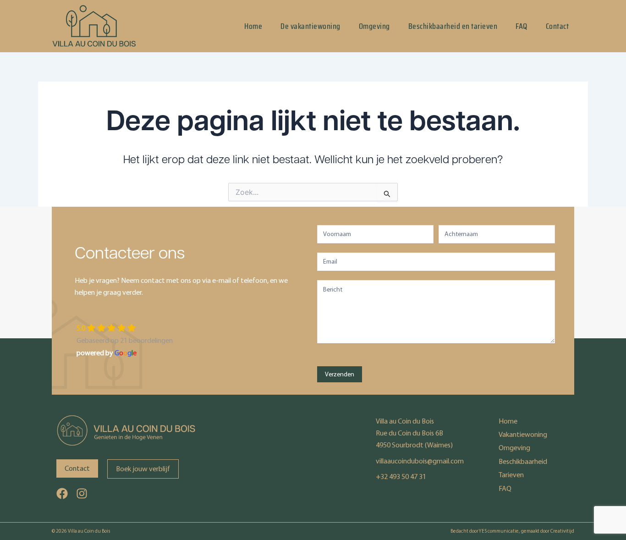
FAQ (521, 26)
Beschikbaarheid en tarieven (453, 26)
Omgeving (374, 26)
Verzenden (339, 374)
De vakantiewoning (310, 26)
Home (253, 26)
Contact (557, 26)
